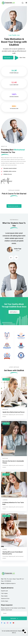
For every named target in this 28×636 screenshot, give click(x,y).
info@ (6, 583)
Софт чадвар (4, 593)
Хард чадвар (4, 596)
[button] (11, 257)
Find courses (7, 57)
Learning (5, 500)
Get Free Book (13, 312)
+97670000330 (7, 581)
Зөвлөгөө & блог (5, 598)
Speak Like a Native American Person (13, 412)
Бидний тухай (4, 590)
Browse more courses (13, 206)
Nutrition (5, 409)
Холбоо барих (4, 601)
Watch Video (22, 57)
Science (5, 549)
